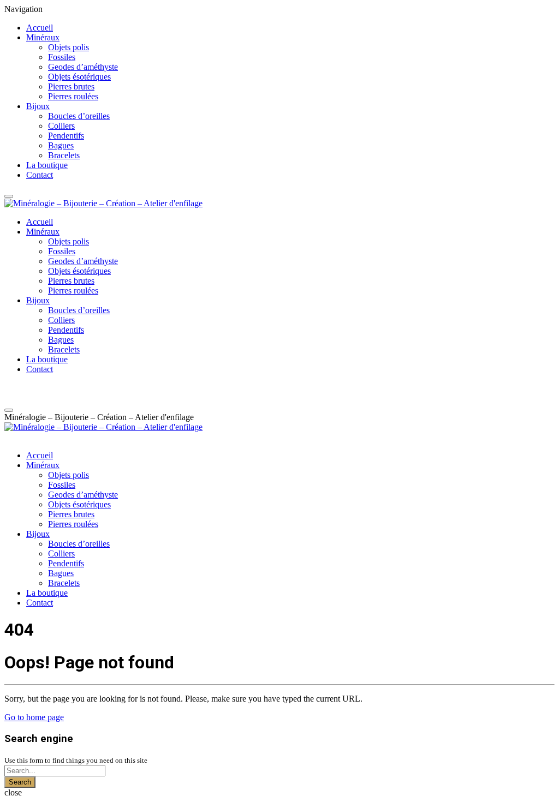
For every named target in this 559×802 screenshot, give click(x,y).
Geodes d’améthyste (83, 66)
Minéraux (43, 37)
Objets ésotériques (79, 76)
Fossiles (61, 57)
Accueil (39, 27)
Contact (39, 174)
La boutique (47, 165)
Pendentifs (66, 135)
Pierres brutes (71, 86)
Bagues (61, 145)
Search (20, 782)
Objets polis (68, 47)
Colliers (61, 125)
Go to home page (34, 717)
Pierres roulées (73, 96)
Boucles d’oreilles (79, 116)
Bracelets (64, 155)
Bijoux (38, 106)
